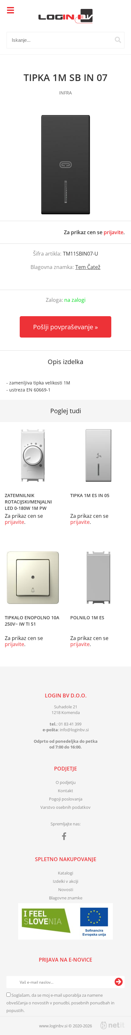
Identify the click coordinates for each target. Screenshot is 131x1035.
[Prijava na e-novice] (119, 982)
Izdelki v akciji (65, 881)
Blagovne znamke (65, 898)
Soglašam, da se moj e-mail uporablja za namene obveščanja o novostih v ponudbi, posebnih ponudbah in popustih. (60, 1002)
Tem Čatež (87, 267)
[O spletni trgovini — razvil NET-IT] (112, 1025)
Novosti (65, 889)
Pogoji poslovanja (65, 799)
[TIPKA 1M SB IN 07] (65, 164)
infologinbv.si (74, 730)
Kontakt (65, 790)
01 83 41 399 (70, 724)
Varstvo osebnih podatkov (65, 807)
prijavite (113, 232)
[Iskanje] (118, 40)
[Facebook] (66, 837)
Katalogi (65, 873)
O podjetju (66, 782)
